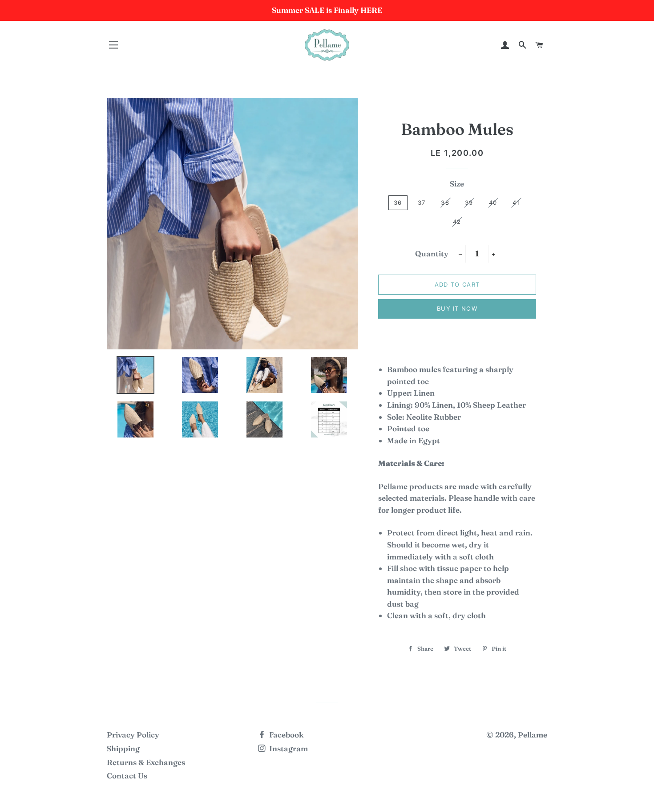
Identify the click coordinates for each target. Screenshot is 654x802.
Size (457, 183)
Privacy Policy (133, 734)
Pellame (532, 734)
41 (516, 202)
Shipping (123, 748)
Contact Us (127, 775)
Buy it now (457, 308)
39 (469, 202)
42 (457, 221)
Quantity (431, 253)
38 (445, 202)
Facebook (285, 734)
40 (493, 202)
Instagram (287, 748)
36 (398, 202)
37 (422, 202)
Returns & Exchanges (146, 762)
